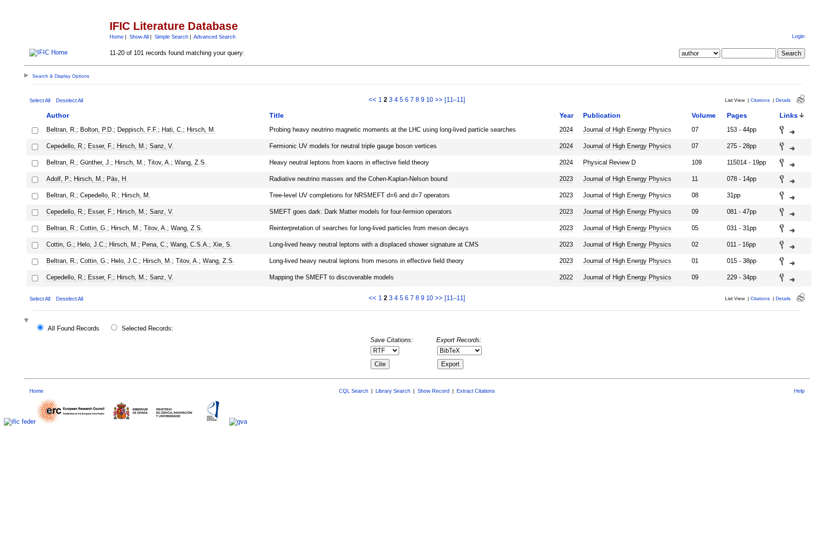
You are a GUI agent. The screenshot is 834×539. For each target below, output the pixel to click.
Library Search (392, 391)
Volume (704, 115)
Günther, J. (95, 162)
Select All (39, 100)
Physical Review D (609, 162)
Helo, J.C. (91, 244)
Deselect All (69, 100)
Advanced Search (215, 37)
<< (372, 99)
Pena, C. (154, 244)
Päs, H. (117, 178)
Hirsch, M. (201, 129)
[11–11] (455, 99)
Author (57, 115)
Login (798, 36)
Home (117, 37)
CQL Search (353, 391)
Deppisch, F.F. (137, 129)
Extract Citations (476, 391)
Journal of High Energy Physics (627, 129)
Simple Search (171, 37)
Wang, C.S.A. (189, 244)
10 (429, 99)
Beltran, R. (61, 129)
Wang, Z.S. (191, 162)
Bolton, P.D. (96, 129)
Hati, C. (172, 129)
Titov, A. (159, 162)
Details (783, 100)
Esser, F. (100, 146)
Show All (139, 37)
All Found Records (73, 328)
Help (799, 391)
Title (276, 115)
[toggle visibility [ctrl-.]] (27, 321)
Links (788, 115)
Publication (602, 115)
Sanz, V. (162, 146)
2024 (566, 129)
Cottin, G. (93, 228)
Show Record (433, 391)
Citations (760, 100)
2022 (566, 277)
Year (566, 115)
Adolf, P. (58, 178)
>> (439, 99)
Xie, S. (222, 244)
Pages (737, 115)
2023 (566, 178)
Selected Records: (147, 328)
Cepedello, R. (65, 146)
